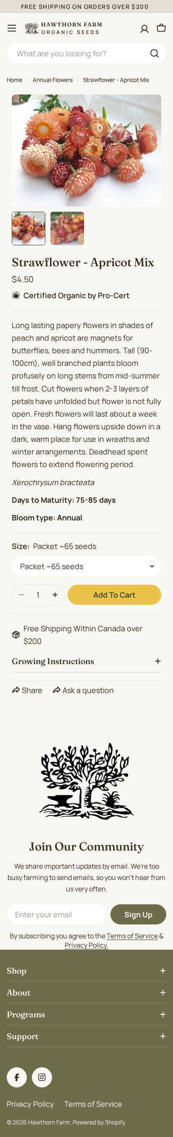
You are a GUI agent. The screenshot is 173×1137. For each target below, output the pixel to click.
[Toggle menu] (12, 28)
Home (14, 80)
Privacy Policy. (86, 945)
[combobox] (86, 53)
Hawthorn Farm (49, 1122)
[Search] (154, 53)
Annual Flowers (53, 80)
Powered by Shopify (99, 1122)
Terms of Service (132, 935)
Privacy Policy (30, 1104)
